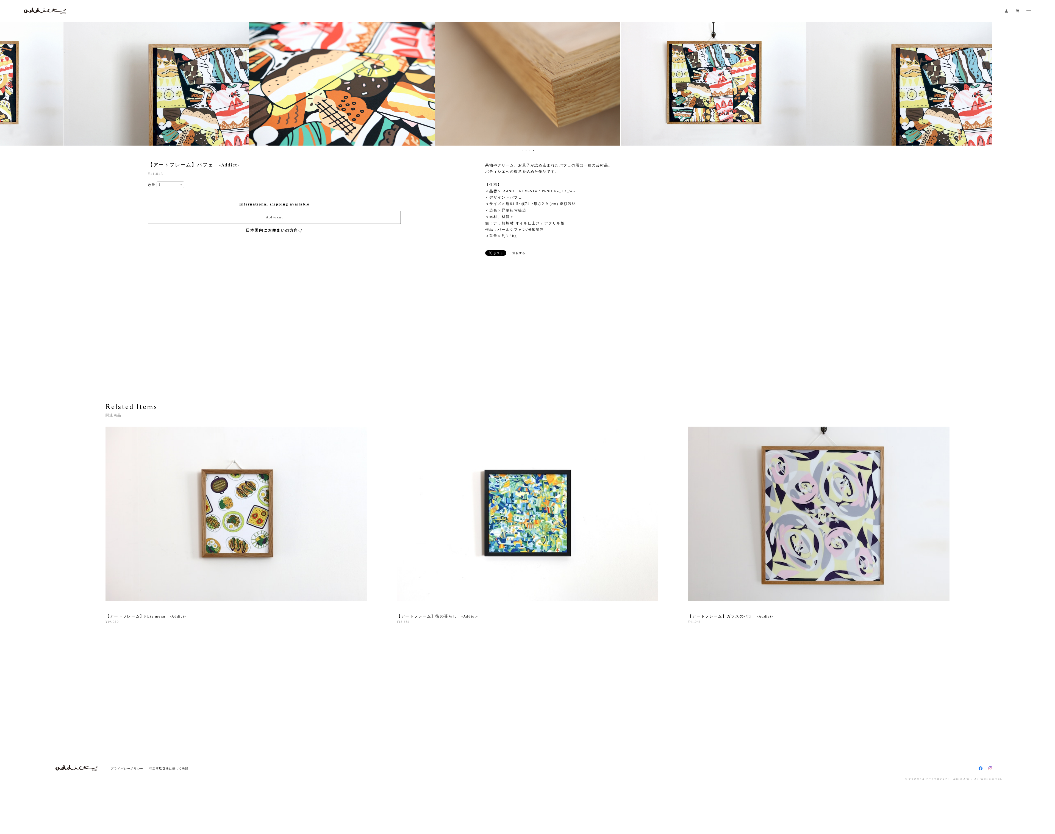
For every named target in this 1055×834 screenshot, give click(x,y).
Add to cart (274, 217)
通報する (519, 253)
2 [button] (526, 150)
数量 (152, 185)
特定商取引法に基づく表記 (168, 768)
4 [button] (533, 150)
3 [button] (529, 150)
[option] (156, 84)
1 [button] (522, 150)
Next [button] (1047, 84)
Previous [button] (8, 84)
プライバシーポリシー (127, 768)
